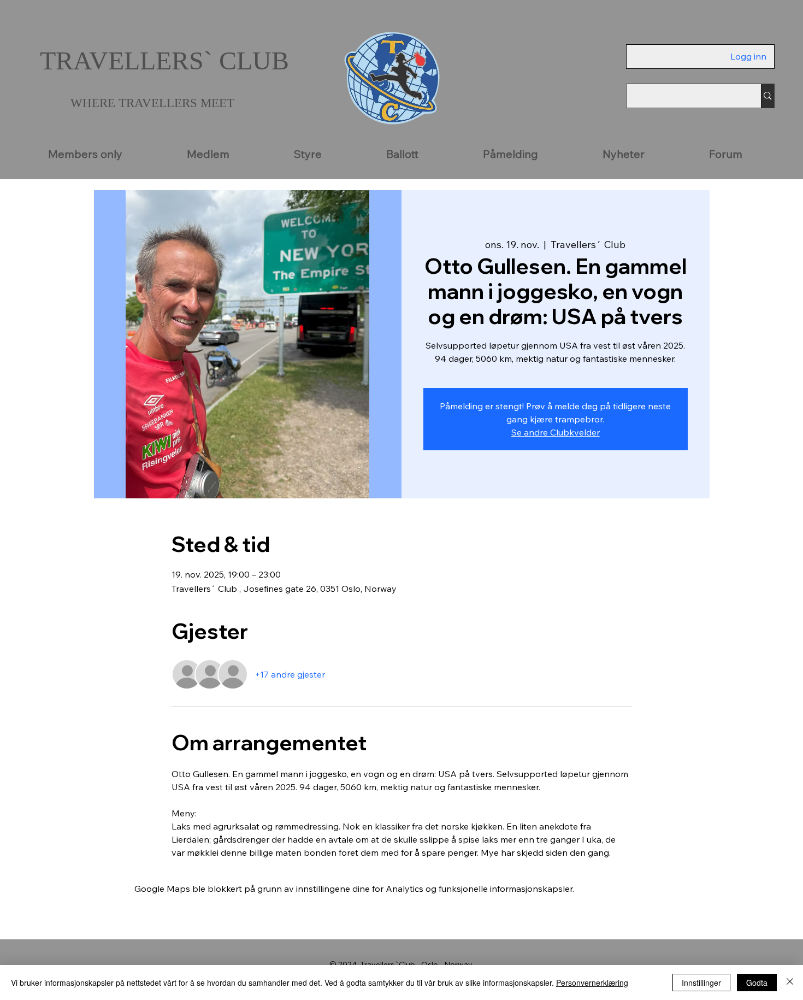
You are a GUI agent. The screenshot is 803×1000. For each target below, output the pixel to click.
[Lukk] (789, 982)
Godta (756, 982)
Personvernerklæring (592, 982)
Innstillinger (701, 982)
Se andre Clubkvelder (555, 432)
